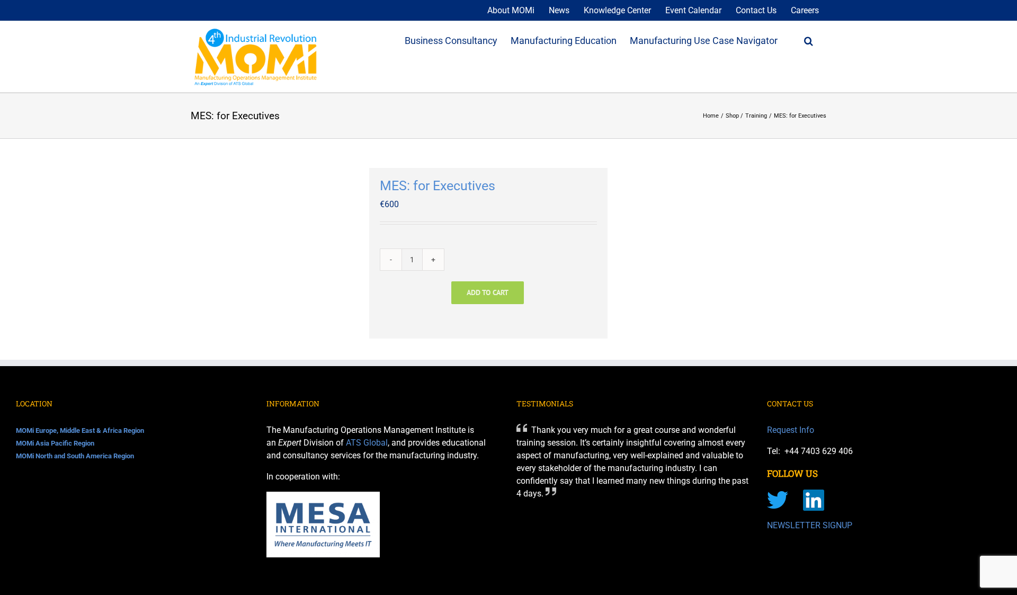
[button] (808, 39)
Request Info (790, 430)
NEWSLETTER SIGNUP (809, 525)
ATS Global (367, 443)
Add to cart (487, 292)
